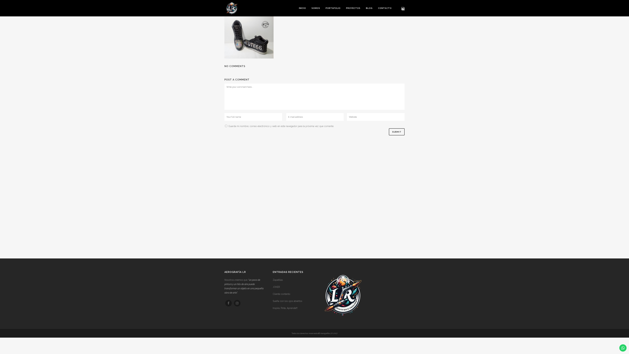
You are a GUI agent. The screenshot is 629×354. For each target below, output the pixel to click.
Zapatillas (278, 280)
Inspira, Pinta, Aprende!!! (285, 308)
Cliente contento (281, 294)
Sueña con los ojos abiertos (287, 301)
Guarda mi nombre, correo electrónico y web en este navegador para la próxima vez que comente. (281, 126)
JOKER (276, 287)
